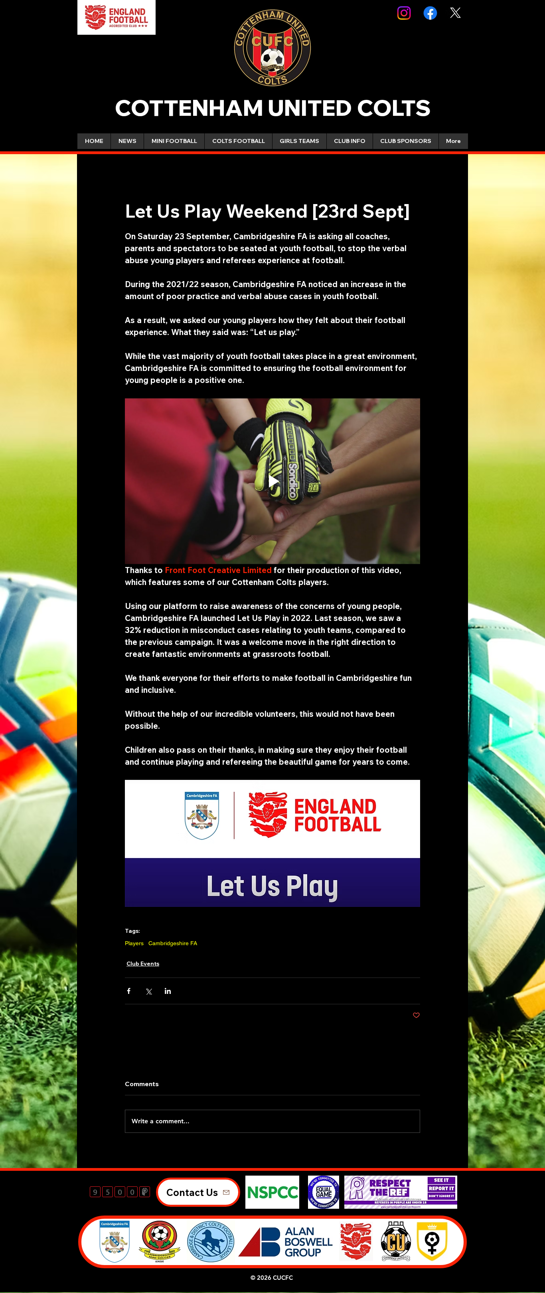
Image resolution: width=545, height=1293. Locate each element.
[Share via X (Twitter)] (148, 991)
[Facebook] (430, 13)
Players (134, 943)
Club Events (142, 963)
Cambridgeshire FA (172, 943)
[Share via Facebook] (128, 991)
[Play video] (272, 481)
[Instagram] (404, 13)
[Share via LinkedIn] (168, 991)
